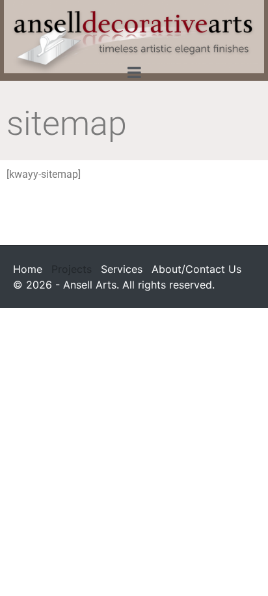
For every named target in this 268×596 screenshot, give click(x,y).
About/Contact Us (196, 269)
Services (121, 269)
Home (27, 269)
